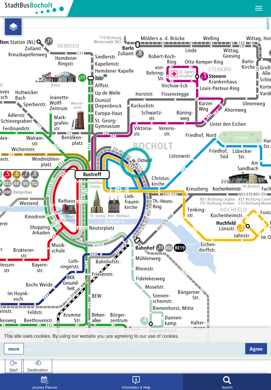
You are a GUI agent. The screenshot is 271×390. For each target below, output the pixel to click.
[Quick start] (13, 27)
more (13, 348)
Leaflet (268, 24)
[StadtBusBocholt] (37, 8)
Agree (256, 348)
